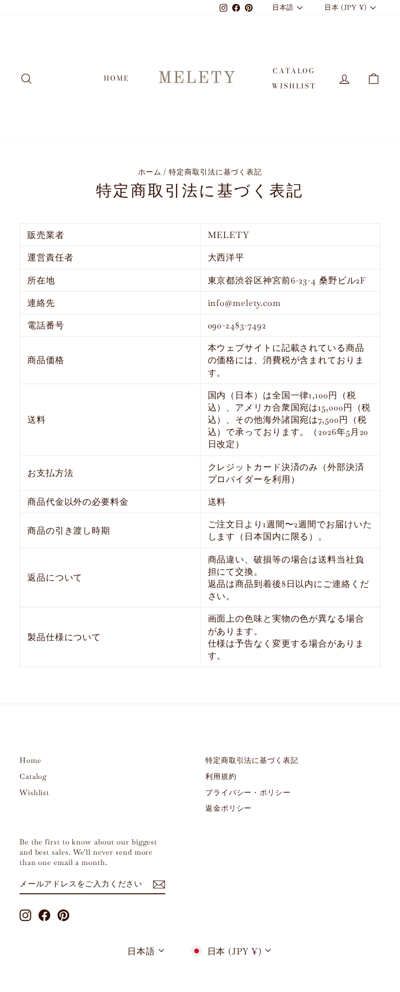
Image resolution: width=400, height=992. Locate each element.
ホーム (149, 171)
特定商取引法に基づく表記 (252, 760)
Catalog (294, 70)
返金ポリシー (228, 808)
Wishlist (294, 86)
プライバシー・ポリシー (248, 792)
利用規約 (221, 776)
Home (117, 78)
